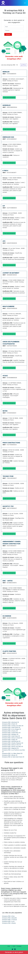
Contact (19, 946)
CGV (14, 946)
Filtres (24, 65)
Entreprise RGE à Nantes (9, 923)
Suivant (8, 34)
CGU (8, 946)
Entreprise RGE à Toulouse (9, 919)
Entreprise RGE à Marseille (9, 918)
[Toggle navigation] (25, 3)
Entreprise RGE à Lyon (8, 921)
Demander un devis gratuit (14, 952)
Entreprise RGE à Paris (8, 916)
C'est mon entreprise (9, 97)
